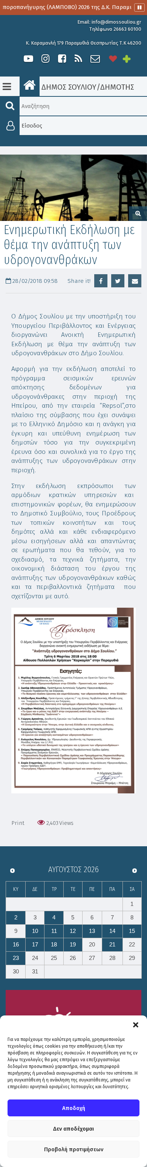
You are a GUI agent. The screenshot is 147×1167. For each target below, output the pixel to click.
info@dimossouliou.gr (116, 22)
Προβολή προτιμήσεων (73, 1149)
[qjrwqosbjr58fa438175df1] (73, 188)
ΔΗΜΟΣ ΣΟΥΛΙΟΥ (68, 87)
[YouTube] (28, 58)
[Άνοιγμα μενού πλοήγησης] (7, 87)
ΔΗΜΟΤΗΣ (117, 87)
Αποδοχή (73, 1108)
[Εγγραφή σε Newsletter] (95, 58)
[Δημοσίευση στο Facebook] (100, 280)
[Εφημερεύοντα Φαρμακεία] (132, 58)
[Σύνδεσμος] (73, 700)
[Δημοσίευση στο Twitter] (117, 280)
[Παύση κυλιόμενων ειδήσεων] (139, 7)
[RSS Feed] (78, 58)
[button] (135, 1025)
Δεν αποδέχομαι (73, 1128)
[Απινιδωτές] (113, 58)
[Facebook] (61, 58)
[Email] (134, 280)
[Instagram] (45, 58)
